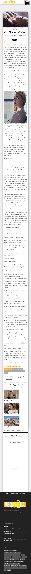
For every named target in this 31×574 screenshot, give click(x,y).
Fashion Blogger (8, 552)
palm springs (22, 565)
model (6, 372)
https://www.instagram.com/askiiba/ (12, 366)
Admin (6, 35)
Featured (6, 371)
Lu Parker (19, 378)
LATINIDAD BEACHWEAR (11, 413)
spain (25, 568)
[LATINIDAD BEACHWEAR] (11, 412)
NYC (14, 563)
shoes (18, 563)
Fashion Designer (18, 561)
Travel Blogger (16, 557)
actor (14, 369)
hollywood (14, 371)
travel (15, 568)
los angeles (21, 371)
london (24, 557)
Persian (22, 559)
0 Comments (24, 35)
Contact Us (22, 493)
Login (23, 430)
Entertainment (11, 29)
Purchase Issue (14, 493)
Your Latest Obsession (9, 378)
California (7, 565)
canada (6, 559)
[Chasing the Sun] (11, 425)
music (17, 559)
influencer (18, 552)
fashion (6, 568)
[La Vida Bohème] (11, 399)
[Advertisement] (17, 8)
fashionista (14, 550)
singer (9, 570)
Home (7, 493)
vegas (18, 555)
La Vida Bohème (8, 400)
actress (20, 369)
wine (11, 568)
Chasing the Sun (8, 426)
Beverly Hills (7, 563)
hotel (20, 568)
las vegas (6, 555)
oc (5, 570)
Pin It (5, 43)
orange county (8, 561)
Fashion (13, 555)
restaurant (14, 565)
